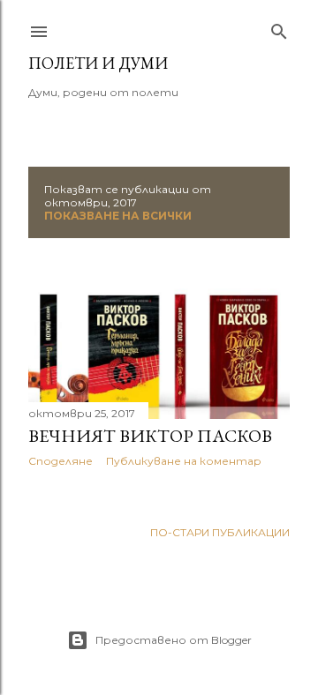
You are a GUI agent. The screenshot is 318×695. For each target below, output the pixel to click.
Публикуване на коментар (183, 460)
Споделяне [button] (60, 460)
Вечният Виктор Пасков (150, 435)
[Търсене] (279, 28)
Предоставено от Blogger (173, 639)
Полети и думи (98, 63)
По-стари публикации (220, 532)
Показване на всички (118, 215)
